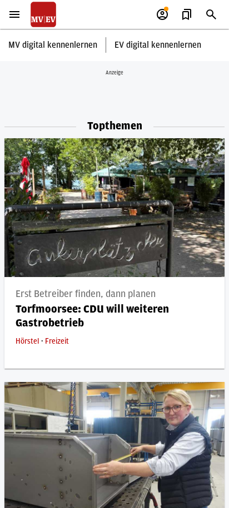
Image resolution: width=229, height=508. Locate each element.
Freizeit (57, 341)
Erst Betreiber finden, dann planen (86, 294)
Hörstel (28, 341)
